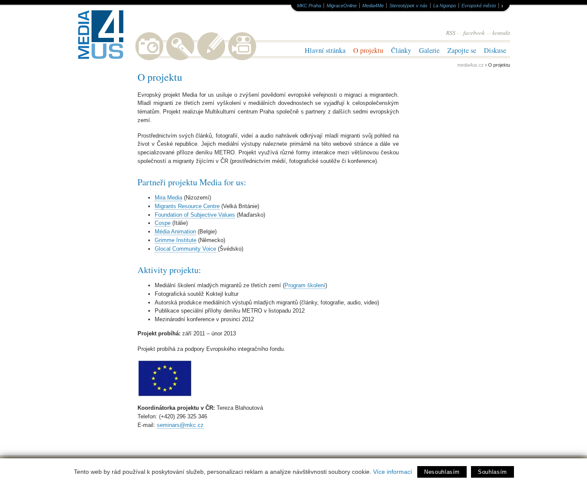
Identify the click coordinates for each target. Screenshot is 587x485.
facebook (474, 33)
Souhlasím (492, 472)
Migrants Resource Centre (187, 206)
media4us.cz (470, 65)
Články (401, 50)
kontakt (501, 33)
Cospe (163, 223)
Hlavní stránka (325, 50)
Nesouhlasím (442, 472)
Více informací (392, 471)
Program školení (304, 285)
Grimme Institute (175, 240)
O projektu (368, 50)
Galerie (429, 50)
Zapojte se (461, 50)
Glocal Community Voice (185, 249)
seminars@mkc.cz (180, 425)
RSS (451, 33)
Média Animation (175, 231)
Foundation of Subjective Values (195, 215)
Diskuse (495, 50)
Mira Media (168, 197)
